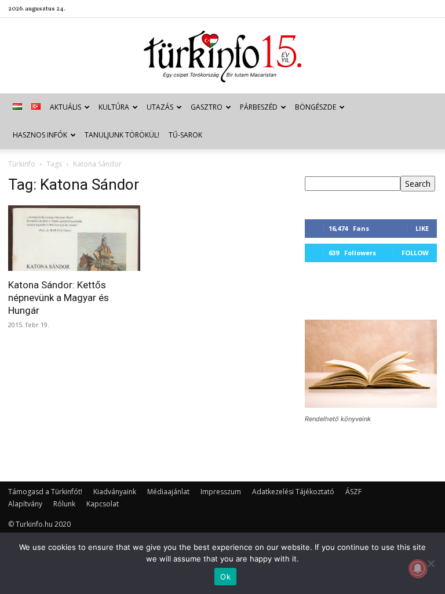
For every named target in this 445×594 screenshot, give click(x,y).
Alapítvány (25, 504)
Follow (415, 252)
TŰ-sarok (185, 135)
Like (422, 228)
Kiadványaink (114, 492)
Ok (225, 576)
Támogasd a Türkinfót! (45, 492)
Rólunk (64, 504)
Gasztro (206, 107)
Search (418, 183)
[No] (430, 563)
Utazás (160, 107)
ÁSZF (353, 492)
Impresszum (220, 492)
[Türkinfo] (222, 56)
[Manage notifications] (417, 568)
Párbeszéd (259, 107)
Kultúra (114, 107)
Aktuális (65, 107)
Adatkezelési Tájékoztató (293, 492)
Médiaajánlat (168, 492)
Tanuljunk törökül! (122, 135)
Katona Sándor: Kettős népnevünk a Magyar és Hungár (58, 297)
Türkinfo (21, 164)
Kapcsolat (102, 504)
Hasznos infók (40, 135)
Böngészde (315, 107)
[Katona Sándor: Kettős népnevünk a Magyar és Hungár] (74, 238)
